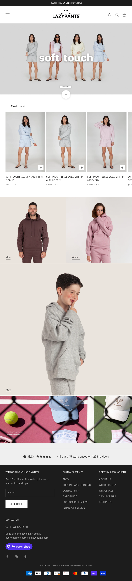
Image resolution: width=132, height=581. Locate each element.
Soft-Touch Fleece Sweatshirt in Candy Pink (105, 178)
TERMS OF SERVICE (74, 508)
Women (76, 257)
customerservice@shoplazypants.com (27, 538)
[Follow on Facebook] (7, 557)
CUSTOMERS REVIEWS (75, 502)
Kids (8, 390)
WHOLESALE (106, 491)
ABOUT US (105, 479)
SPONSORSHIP (107, 496)
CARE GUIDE (70, 496)
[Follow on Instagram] (16, 557)
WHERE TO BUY (108, 485)
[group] (66, 58)
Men (8, 257)
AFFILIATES (105, 502)
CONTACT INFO (71, 491)
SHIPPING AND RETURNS (77, 485)
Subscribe (16, 504)
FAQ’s (66, 479)
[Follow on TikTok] (25, 557)
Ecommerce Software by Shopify (75, 566)
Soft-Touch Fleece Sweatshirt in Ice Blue (24, 178)
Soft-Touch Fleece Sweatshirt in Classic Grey (64, 178)
